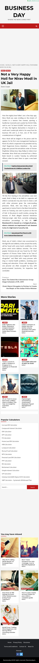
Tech (3, 555)
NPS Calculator (7, 454)
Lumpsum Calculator (9, 448)
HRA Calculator (7, 445)
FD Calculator (6, 438)
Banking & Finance (8, 588)
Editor (4, 333)
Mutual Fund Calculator (9, 451)
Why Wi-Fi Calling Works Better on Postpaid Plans (8, 561)
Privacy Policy (17, 642)
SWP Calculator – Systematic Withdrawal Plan (17, 480)
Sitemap (18, 650)
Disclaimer (26, 642)
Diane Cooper (5, 87)
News (3, 70)
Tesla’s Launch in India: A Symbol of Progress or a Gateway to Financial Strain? (9, 365)
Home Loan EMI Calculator (10, 441)
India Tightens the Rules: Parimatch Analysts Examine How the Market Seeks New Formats (9, 328)
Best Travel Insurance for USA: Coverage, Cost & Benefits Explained (28, 562)
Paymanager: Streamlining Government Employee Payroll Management (28, 402)
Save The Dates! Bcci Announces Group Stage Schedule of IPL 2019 (17, 280)
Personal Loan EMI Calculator (11, 457)
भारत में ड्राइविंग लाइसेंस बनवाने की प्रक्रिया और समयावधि (29, 362)
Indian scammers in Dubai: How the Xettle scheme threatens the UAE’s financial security (29, 328)
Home (9, 642)
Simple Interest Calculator (10, 470)
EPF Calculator (6, 435)
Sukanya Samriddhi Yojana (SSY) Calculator (16, 477)
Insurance (25, 555)
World (8, 70)
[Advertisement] (19, 45)
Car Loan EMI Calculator (9, 425)
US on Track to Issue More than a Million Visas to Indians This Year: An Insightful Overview (9, 402)
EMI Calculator (6, 432)
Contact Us (22, 646)
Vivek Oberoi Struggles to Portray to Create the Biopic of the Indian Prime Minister (19, 286)
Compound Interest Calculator (12, 428)
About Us (31, 646)
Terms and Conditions (11, 646)
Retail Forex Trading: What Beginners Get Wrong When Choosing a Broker (9, 630)
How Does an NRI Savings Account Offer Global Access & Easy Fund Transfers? (9, 596)
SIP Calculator (6, 474)
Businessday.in (30, 660)
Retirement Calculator (9, 467)
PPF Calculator (7, 461)
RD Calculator (6, 464)
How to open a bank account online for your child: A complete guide (29, 595)
